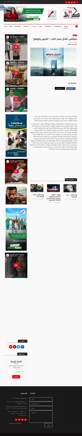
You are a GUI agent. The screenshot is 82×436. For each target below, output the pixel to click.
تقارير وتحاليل (18, 26)
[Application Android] (74, 2)
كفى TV (34, 26)
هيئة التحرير (24, 2)
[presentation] (31, 180)
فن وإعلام (26, 26)
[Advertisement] (53, 104)
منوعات (11, 26)
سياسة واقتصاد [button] (58, 26)
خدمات (5, 26)
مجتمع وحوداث (48, 26)
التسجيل (16, 377)
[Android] (25, 419)
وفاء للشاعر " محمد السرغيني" (71, 196)
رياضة (40, 26)
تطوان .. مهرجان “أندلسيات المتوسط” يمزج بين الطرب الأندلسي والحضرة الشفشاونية (53, 197)
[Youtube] (72, 2)
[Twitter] (69, 2)
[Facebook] (66, 2)
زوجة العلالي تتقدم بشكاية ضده (38, 195)
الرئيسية (66, 26)
